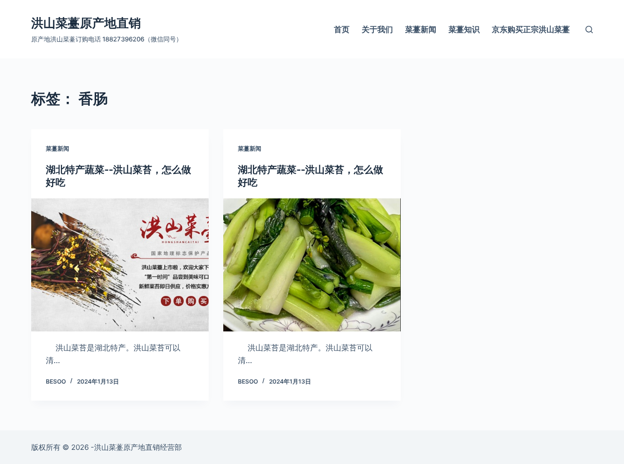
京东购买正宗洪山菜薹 (531, 29)
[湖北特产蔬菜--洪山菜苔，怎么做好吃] (120, 264)
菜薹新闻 (420, 29)
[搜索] (589, 29)
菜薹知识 (464, 29)
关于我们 (377, 29)
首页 (342, 29)
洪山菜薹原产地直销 (86, 23)
